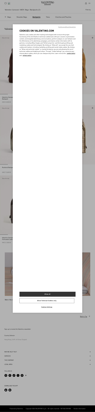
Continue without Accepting (67, 27)
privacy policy (27, 55)
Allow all (47, 294)
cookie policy (71, 53)
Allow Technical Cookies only (46, 300)
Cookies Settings (46, 307)
